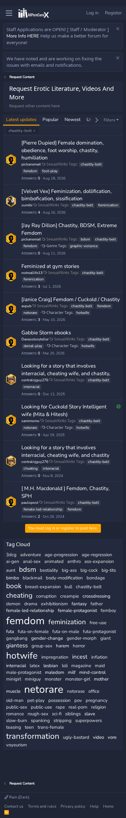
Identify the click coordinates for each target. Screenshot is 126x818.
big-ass (69, 570)
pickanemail (31, 164)
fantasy (79, 604)
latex (35, 666)
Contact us (13, 806)
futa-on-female (33, 631)
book (13, 586)
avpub (26, 306)
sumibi (26, 205)
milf (72, 672)
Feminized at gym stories (50, 266)
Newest (72, 119)
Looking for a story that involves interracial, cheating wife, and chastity (65, 451)
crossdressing (96, 596)
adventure (30, 555)
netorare (30, 312)
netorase (76, 691)
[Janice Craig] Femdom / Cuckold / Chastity (70, 299)
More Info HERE (22, 36)
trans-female (51, 727)
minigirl (13, 679)
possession (59, 700)
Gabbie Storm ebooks (46, 332)
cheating (31, 468)
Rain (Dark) (18, 797)
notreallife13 (32, 272)
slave (89, 714)
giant (105, 638)
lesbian (50, 666)
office (93, 691)
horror (79, 646)
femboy (108, 610)
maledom (54, 672)
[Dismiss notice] (117, 29)
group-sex (41, 646)
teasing (13, 727)
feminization (108, 205)
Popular (50, 119)
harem (62, 646)
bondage (96, 578)
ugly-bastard (76, 737)
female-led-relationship (43, 509)
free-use (98, 623)
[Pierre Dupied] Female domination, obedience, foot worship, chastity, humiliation (62, 150)
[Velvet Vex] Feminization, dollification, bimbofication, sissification (66, 195)
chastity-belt (20, 130)
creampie (69, 596)
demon (13, 604)
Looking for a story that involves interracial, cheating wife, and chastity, (65, 369)
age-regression (97, 555)
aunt (10, 570)
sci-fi (56, 714)
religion (98, 707)
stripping (63, 720)
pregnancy (97, 700)
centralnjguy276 (34, 380)
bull (68, 587)
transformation (32, 736)
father (97, 604)
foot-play (49, 171)
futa (10, 631)
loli (65, 666)
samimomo (30, 420)
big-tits (109, 570)
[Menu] (9, 13)
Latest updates (21, 119)
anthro (74, 561)
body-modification (64, 578)
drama (30, 604)
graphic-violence (84, 246)
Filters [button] (109, 120)
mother (101, 679)
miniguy (33, 679)
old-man (15, 700)
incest (79, 657)
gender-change (47, 638)
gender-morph (82, 638)
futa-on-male (65, 631)
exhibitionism (54, 604)
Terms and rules (42, 806)
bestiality (49, 570)
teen (29, 727)
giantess (17, 645)
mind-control (92, 672)
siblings (73, 714)
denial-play (33, 345)
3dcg (11, 555)
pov (78, 700)
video (98, 737)
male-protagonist (23, 672)
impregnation (55, 657)
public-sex (16, 707)
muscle (13, 691)
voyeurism (16, 745)
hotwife (82, 312)
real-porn (78, 707)
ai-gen (12, 561)
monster (53, 679)
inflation (99, 657)
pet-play (36, 700)
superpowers (88, 720)
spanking (40, 720)
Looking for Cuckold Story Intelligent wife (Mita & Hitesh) (63, 410)
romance (15, 714)
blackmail (32, 578)
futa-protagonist (99, 631)
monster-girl (77, 679)
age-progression (61, 555)
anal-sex (32, 561)
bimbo (12, 578)
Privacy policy (73, 806)
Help (94, 806)
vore (112, 737)
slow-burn (16, 720)
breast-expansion (43, 587)
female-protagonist (77, 610)
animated (54, 561)
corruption (46, 596)
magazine (81, 666)
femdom (30, 171)
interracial (32, 386)
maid (100, 666)
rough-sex (38, 714)
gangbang (17, 638)
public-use (41, 707)
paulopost (29, 502)
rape (60, 707)
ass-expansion (99, 561)
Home (108, 806)
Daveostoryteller (35, 339)
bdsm (85, 239)
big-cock (89, 570)
